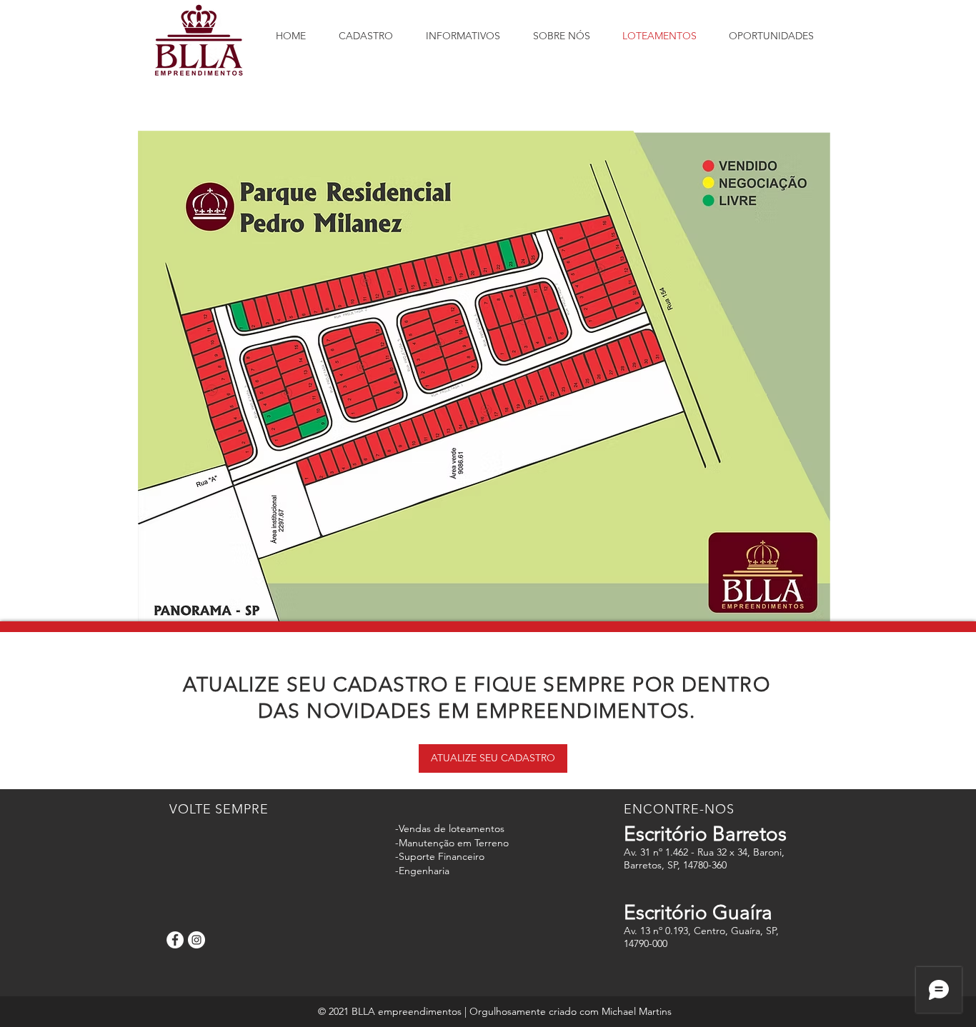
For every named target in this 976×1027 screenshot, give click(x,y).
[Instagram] (196, 939)
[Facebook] (175, 939)
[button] (493, 758)
